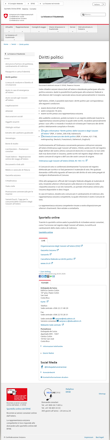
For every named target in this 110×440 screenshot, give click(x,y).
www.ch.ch (45, 263)
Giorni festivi (48, 353)
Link (42, 240)
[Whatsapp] (51, 276)
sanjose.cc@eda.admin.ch (70, 321)
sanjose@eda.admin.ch (65, 318)
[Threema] (48, 276)
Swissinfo (45, 254)
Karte (43, 302)
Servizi (72, 27)
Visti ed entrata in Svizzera (85, 28)
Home (6, 44)
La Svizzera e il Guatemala (11, 36)
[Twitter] (43, 276)
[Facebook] (40, 276)
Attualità (9, 27)
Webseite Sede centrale (51, 325)
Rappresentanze (22, 27)
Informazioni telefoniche (53, 346)
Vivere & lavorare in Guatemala (57, 28)
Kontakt (43, 282)
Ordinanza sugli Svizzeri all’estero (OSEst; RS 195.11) (62, 161)
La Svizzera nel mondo (51, 4)
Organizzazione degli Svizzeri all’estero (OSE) (60, 246)
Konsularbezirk (49, 372)
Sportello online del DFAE (19, 408)
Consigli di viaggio (39, 27)
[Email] (53, 276)
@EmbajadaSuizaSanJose (55, 367)
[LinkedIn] (45, 276)
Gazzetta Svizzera (48, 250)
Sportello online (46, 232)
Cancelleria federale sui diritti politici (57, 259)
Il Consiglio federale (15, 4)
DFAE (33, 4)
